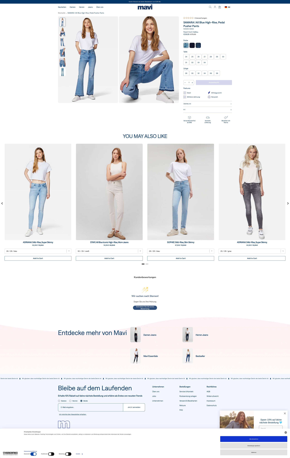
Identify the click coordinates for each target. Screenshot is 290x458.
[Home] (145, 7)
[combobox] (227, 7)
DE (229, 7)
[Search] (210, 7)
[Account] (215, 7)
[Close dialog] (285, 413)
